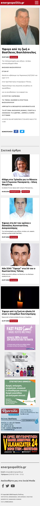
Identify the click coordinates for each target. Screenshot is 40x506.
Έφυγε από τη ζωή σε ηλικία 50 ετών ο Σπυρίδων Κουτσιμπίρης (19, 312)
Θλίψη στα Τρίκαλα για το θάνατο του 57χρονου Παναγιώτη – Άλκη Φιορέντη (19, 182)
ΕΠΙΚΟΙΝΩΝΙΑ (13, 496)
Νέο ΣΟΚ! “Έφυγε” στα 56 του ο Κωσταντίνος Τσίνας (18, 269)
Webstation (9, 501)
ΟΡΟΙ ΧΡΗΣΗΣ (22, 496)
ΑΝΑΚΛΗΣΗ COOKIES (15, 499)
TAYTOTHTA (4, 496)
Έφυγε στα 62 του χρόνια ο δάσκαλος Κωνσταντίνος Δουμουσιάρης (16, 225)
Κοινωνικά (13, 57)
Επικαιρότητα (14, 191)
